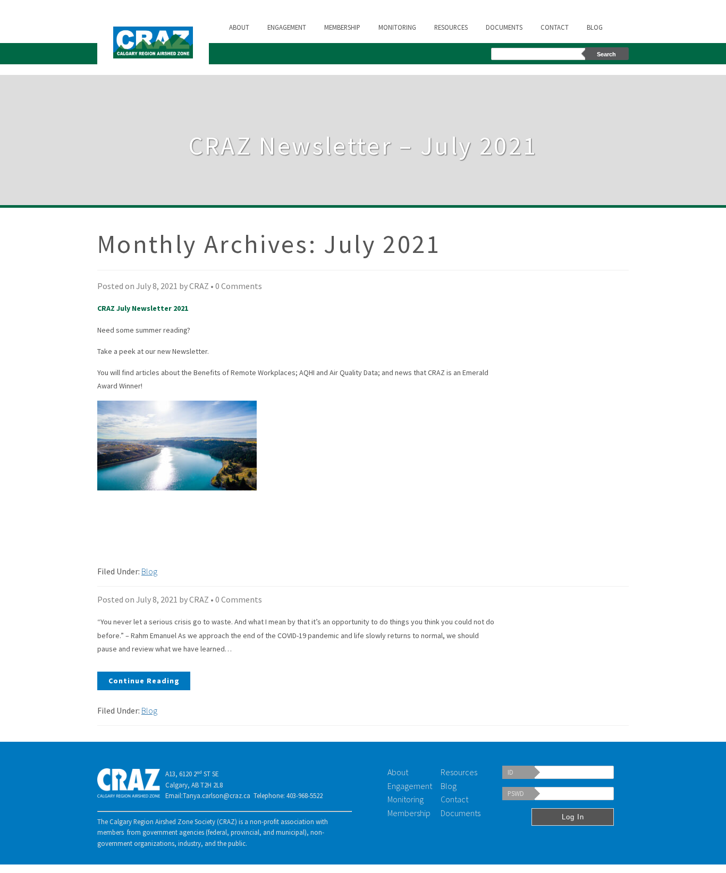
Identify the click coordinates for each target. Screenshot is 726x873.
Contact (555, 27)
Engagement (286, 27)
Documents (504, 27)
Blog (595, 27)
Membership (342, 27)
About (239, 27)
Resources (451, 27)
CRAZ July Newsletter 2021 (142, 308)
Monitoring (397, 27)
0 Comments (238, 286)
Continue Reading (144, 680)
